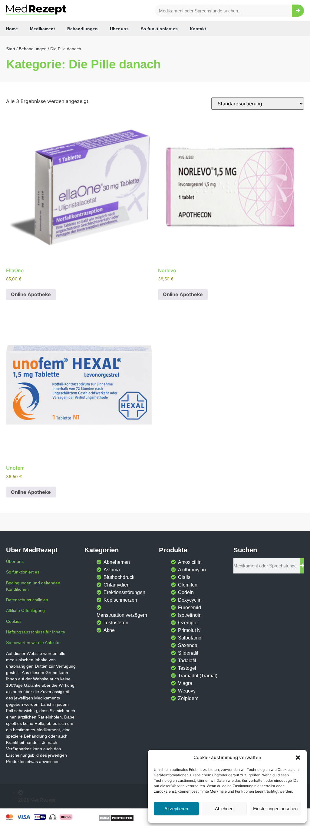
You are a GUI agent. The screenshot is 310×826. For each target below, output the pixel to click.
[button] (298, 758)
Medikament (42, 28)
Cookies (13, 621)
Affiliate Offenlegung (25, 610)
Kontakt (198, 28)
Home (12, 28)
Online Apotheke (31, 294)
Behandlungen (82, 28)
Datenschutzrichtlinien (27, 599)
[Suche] (298, 11)
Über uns (119, 28)
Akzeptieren (176, 808)
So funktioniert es (159, 28)
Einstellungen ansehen (275, 808)
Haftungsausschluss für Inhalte (35, 631)
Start (10, 48)
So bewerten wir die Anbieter (33, 642)
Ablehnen (224, 808)
